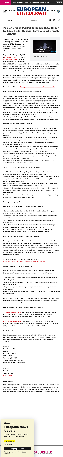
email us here (7, 375)
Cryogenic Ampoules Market (12, 312)
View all (59, 2)
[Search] (50, 20)
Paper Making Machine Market (13, 321)
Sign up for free (17, 449)
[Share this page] (58, 20)
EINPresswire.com (9, 57)
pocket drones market (10, 59)
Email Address (9, 441)
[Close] (32, 421)
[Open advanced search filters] (54, 20)
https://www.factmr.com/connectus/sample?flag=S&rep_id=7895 (24, 261)
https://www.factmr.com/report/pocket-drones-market (37, 87)
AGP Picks (5, 2)
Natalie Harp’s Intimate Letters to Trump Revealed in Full (27, 3)
